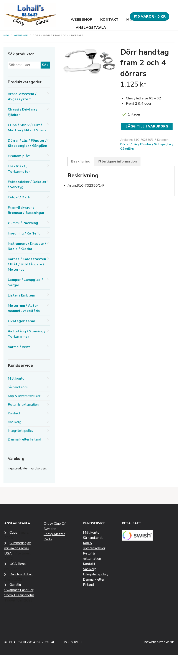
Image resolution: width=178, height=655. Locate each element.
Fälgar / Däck (19, 197)
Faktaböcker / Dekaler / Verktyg (27, 184)
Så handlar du (18, 387)
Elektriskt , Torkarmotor (19, 169)
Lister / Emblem (21, 295)
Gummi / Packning (23, 223)
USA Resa (18, 563)
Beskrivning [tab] (80, 161)
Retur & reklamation (23, 404)
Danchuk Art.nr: (21, 574)
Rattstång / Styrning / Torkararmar (27, 334)
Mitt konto (16, 378)
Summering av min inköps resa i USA (17, 548)
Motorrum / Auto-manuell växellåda (24, 308)
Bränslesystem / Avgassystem (22, 97)
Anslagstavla (91, 27)
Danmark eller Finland (24, 439)
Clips (13, 532)
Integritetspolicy (20, 430)
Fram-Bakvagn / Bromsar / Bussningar (26, 210)
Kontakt (109, 19)
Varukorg (14, 422)
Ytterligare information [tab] (117, 161)
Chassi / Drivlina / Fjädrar (22, 112)
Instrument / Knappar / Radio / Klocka (27, 246)
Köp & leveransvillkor (24, 396)
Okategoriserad (21, 321)
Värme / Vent (19, 347)
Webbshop (81, 19)
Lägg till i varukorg (147, 126)
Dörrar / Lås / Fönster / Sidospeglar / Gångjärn (27, 143)
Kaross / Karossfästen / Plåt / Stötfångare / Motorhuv (27, 264)
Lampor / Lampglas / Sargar (25, 282)
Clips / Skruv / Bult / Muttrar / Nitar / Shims (27, 128)
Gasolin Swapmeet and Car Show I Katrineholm (19, 590)
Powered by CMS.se (159, 642)
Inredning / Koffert (24, 233)
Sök (45, 65)
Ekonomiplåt (19, 156)
